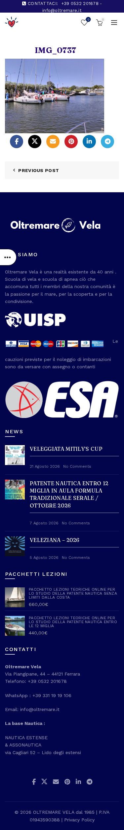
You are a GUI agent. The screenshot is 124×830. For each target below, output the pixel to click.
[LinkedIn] (89, 141)
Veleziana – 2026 (55, 540)
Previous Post (38, 170)
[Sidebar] (8, 257)
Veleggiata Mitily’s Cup (66, 448)
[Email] (53, 141)
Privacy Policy (79, 819)
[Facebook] (16, 141)
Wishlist (88, 19)
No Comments (77, 466)
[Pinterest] (71, 141)
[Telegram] (107, 141)
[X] (34, 141)
